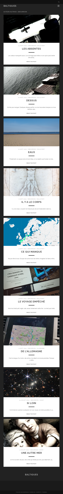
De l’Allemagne (31, 351)
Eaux (31, 152)
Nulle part (41, 45)
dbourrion (32, 45)
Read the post (31, 61)
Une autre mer (31, 452)
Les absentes (31, 48)
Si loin (31, 403)
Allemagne (40, 348)
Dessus (31, 100)
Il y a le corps (31, 202)
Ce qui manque (31, 251)
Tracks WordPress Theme (24, 492)
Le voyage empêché (31, 301)
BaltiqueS (10, 6)
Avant (42, 400)
